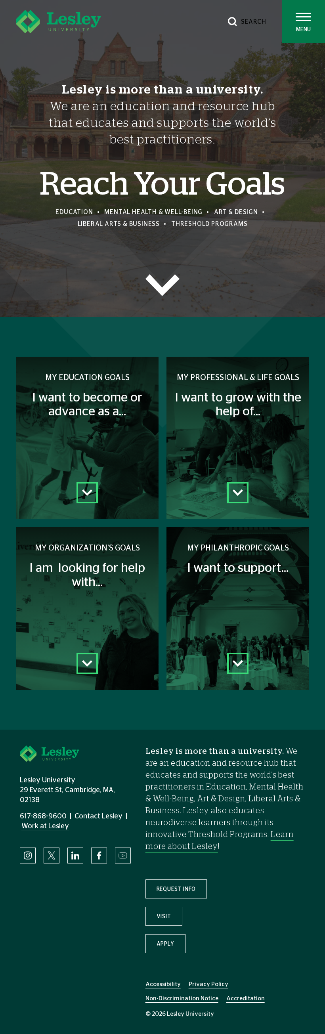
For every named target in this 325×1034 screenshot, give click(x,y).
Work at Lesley (45, 826)
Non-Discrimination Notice (181, 999)
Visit (164, 916)
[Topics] (162, 285)
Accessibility (163, 984)
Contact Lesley (98, 816)
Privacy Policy (208, 984)
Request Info (176, 889)
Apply (165, 944)
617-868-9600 (43, 816)
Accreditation (245, 999)
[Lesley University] (58, 21)
